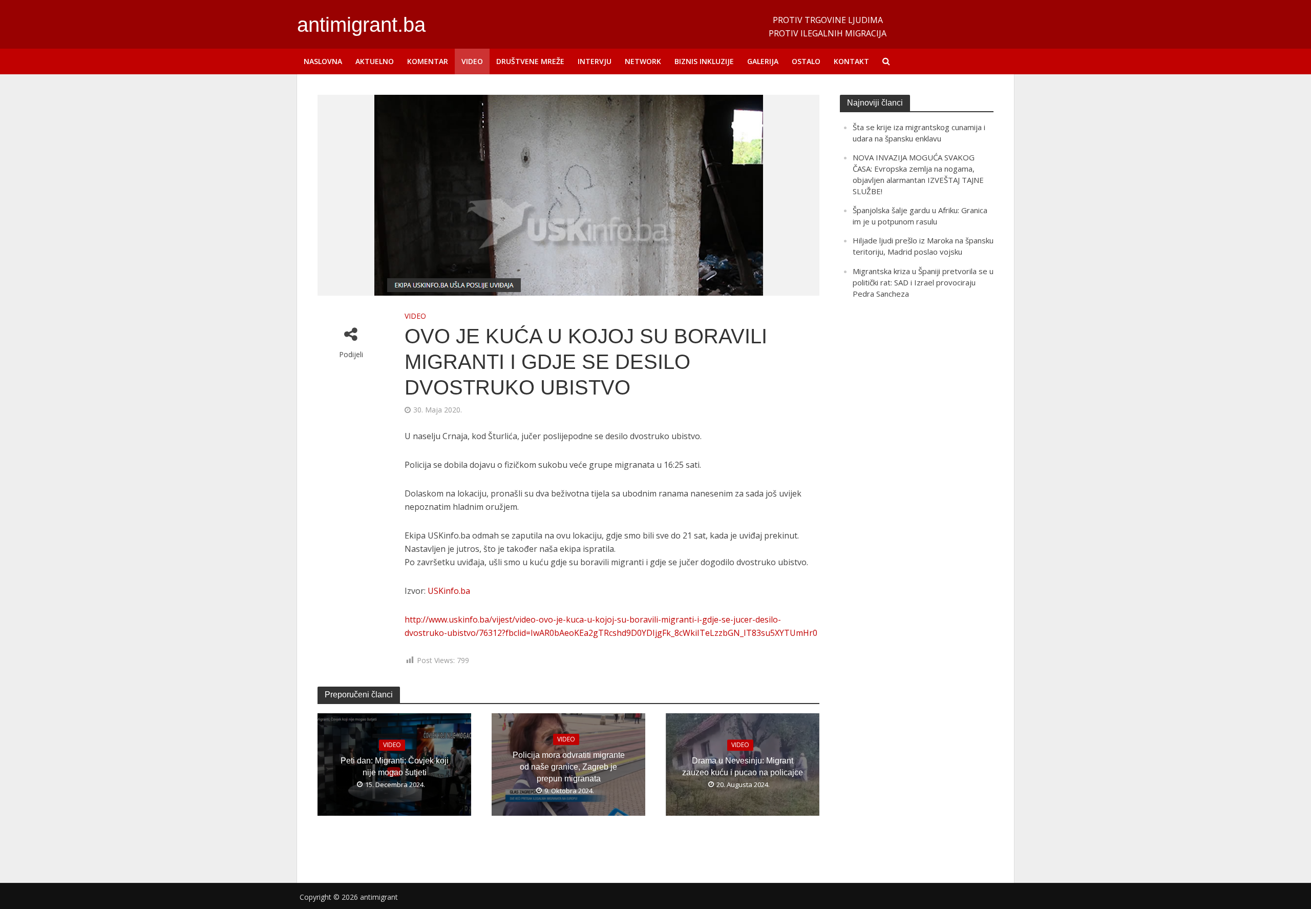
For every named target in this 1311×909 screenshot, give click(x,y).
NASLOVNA (323, 61)
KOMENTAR (427, 61)
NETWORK (643, 61)
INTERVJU (594, 61)
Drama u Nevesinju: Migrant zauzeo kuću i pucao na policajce (742, 767)
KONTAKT (851, 61)
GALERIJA (762, 61)
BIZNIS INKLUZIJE (704, 61)
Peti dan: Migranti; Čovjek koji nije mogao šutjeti (395, 767)
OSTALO (806, 61)
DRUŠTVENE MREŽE (530, 61)
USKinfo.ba (449, 590)
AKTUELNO (374, 61)
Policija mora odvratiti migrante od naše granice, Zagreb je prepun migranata (569, 767)
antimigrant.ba (361, 24)
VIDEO (472, 61)
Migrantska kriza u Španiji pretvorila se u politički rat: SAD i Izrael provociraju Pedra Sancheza (923, 282)
